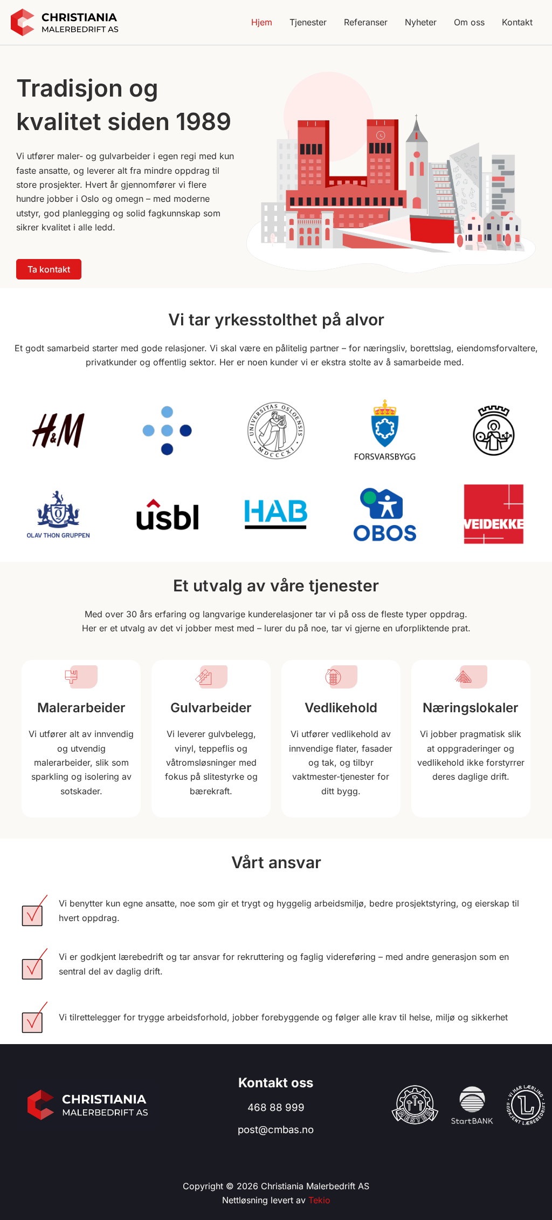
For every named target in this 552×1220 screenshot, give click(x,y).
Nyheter (421, 22)
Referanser (366, 22)
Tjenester (308, 22)
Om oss (469, 22)
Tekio (319, 1200)
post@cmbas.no (276, 1129)
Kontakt (517, 22)
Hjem (261, 22)
